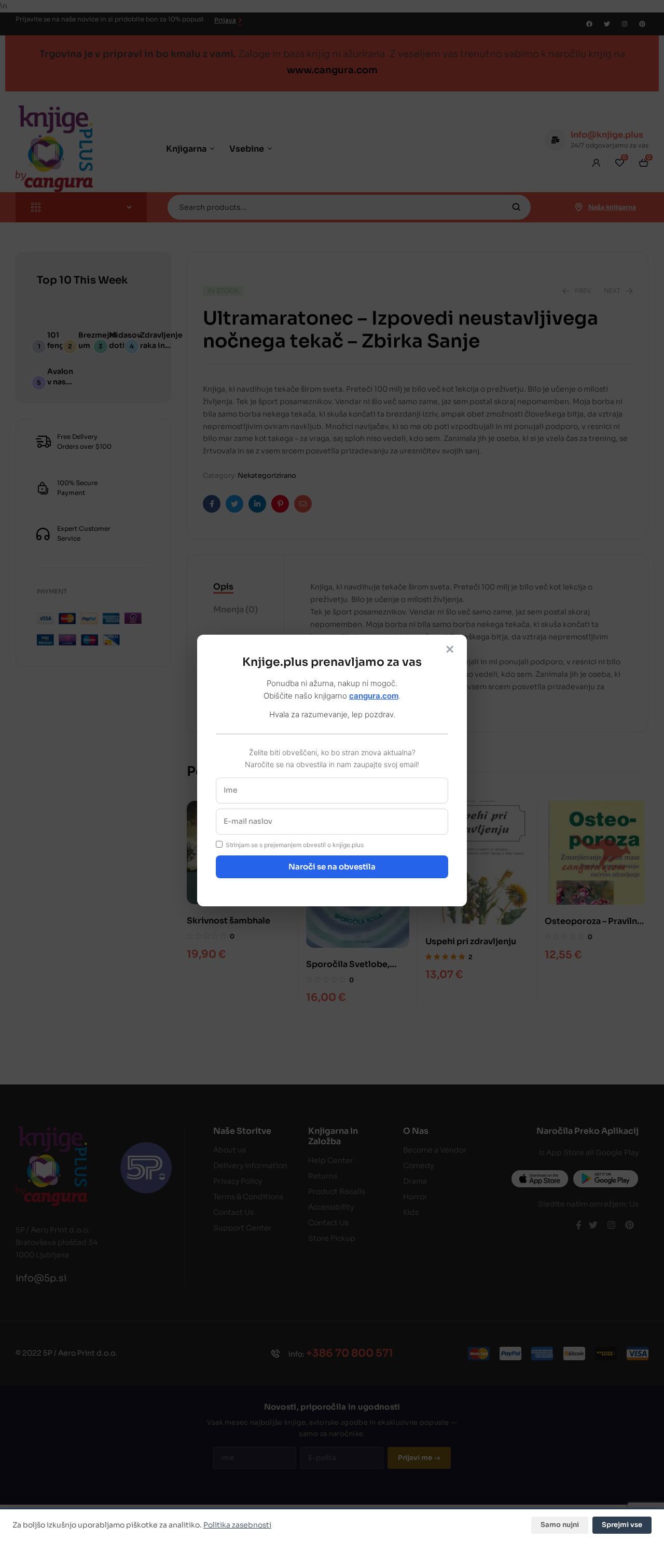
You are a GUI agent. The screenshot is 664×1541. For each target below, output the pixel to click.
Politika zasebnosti (237, 1525)
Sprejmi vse (622, 1524)
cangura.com (373, 696)
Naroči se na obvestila (332, 867)
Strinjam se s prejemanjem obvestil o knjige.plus (295, 845)
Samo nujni (560, 1524)
